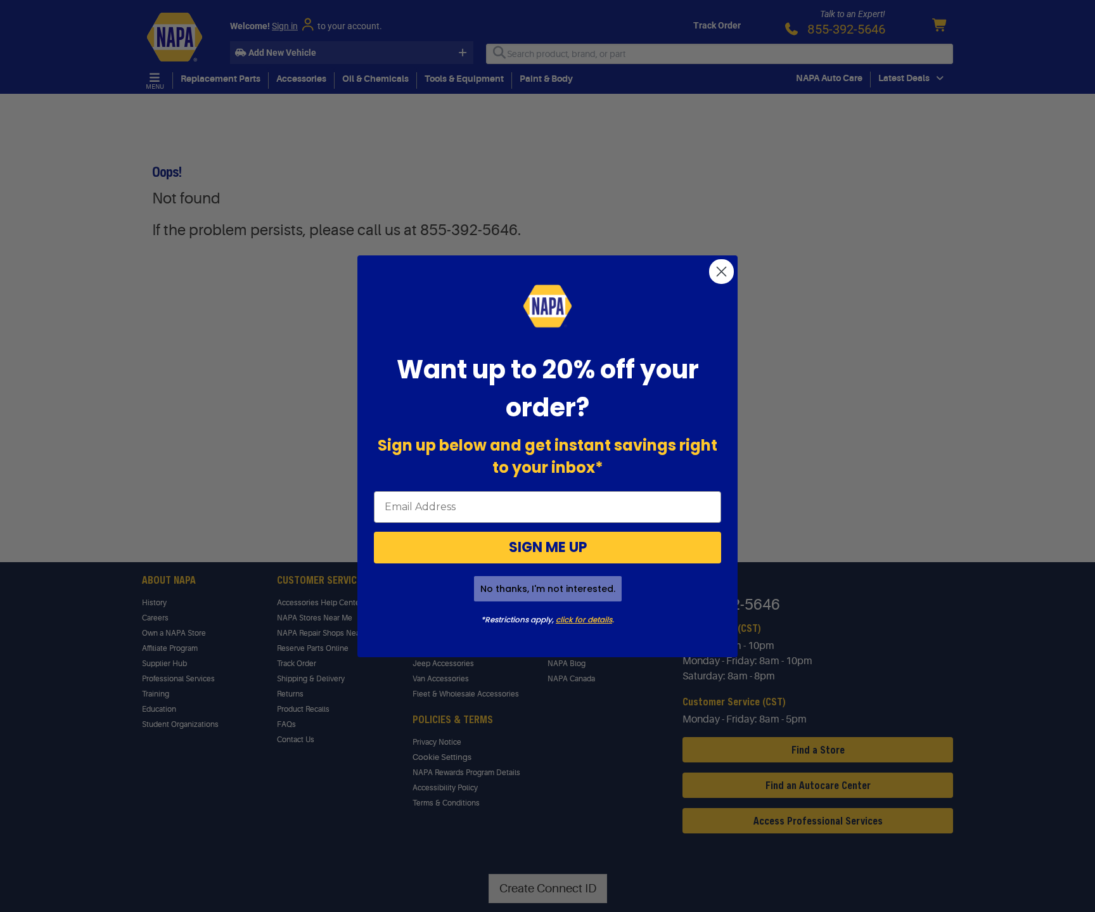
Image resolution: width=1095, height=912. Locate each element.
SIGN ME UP (548, 547)
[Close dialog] (721, 271)
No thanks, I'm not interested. (547, 588)
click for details (584, 619)
